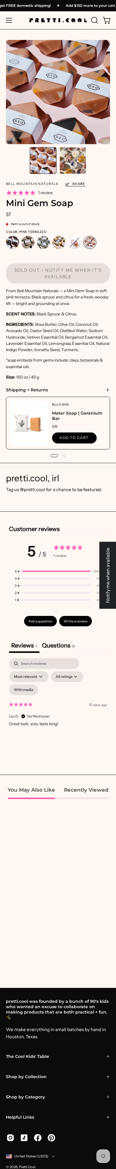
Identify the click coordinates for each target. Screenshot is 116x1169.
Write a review (75, 621)
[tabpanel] (58, 709)
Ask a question (40, 621)
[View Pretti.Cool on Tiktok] (24, 1137)
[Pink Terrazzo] (89, 242)
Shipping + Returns (27, 389)
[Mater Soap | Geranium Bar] (29, 423)
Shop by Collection (26, 1076)
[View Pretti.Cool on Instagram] (10, 1137)
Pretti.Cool (27, 1167)
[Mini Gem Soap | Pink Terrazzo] (43, 160)
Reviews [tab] (24, 645)
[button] (94, 20)
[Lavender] (28, 242)
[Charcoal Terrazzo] (12, 242)
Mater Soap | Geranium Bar (77, 415)
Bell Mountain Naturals (32, 184)
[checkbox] (23, 689)
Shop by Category (25, 1097)
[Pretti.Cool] (58, 20)
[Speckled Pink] (74, 242)
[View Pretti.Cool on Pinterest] (51, 1137)
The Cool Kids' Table (27, 1056)
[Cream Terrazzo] (58, 242)
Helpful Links (20, 1117)
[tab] (58, 646)
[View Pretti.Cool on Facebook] (37, 1137)
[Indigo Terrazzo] (43, 242)
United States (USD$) (31, 1156)
